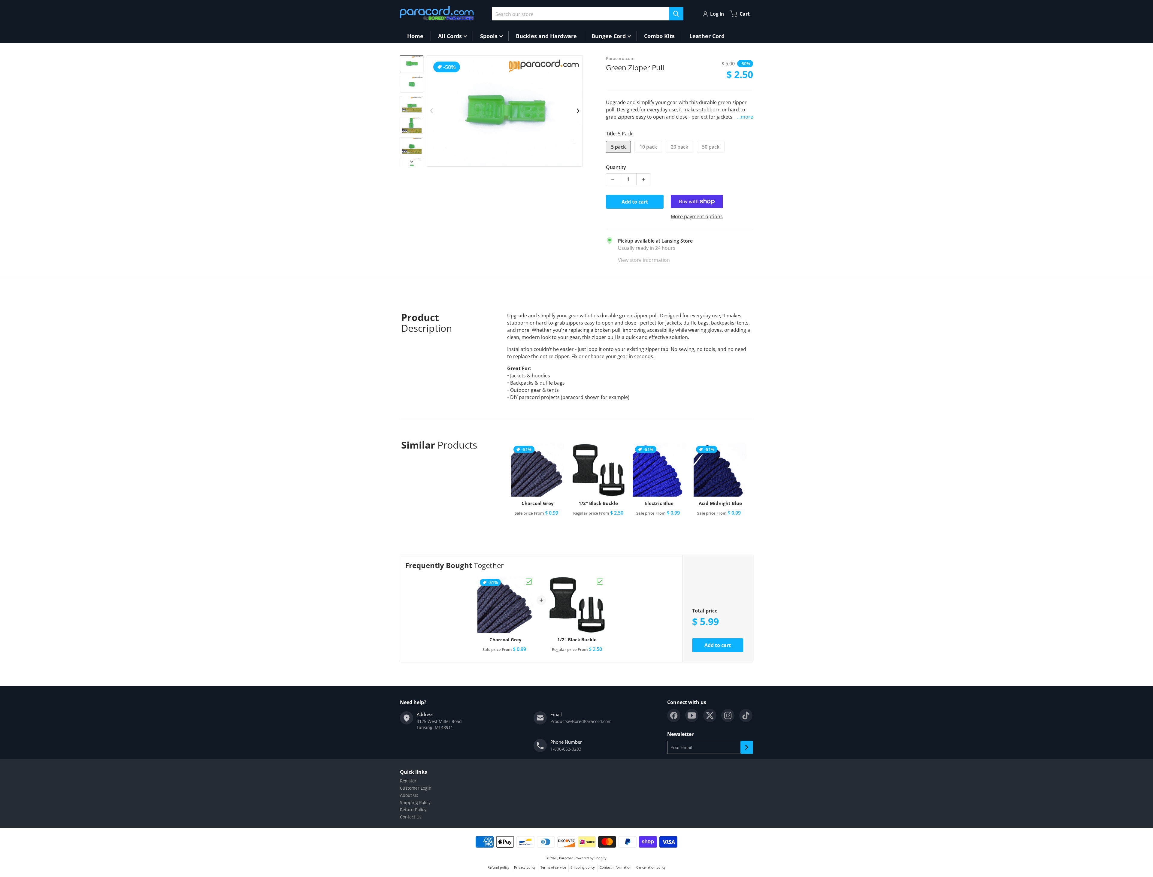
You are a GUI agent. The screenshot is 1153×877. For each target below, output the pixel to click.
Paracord (566, 858)
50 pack (710, 147)
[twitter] (709, 715)
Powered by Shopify (591, 858)
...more (745, 116)
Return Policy (413, 809)
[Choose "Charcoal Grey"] (529, 582)
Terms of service (553, 867)
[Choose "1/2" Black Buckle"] (600, 582)
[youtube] (691, 715)
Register (408, 781)
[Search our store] (676, 13)
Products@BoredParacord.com (581, 721)
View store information (644, 260)
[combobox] (587, 13)
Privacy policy (525, 867)
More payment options (697, 216)
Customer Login (415, 788)
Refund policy (498, 867)
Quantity (616, 167)
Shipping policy (583, 867)
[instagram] (727, 715)
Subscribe (746, 747)
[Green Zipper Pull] (411, 63)
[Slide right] (412, 161)
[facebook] (673, 715)
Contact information (615, 867)
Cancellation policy (651, 867)
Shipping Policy (415, 802)
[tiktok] (745, 715)
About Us (409, 795)
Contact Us (411, 817)
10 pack (648, 147)
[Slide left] (431, 110)
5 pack (618, 147)
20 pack (679, 147)
